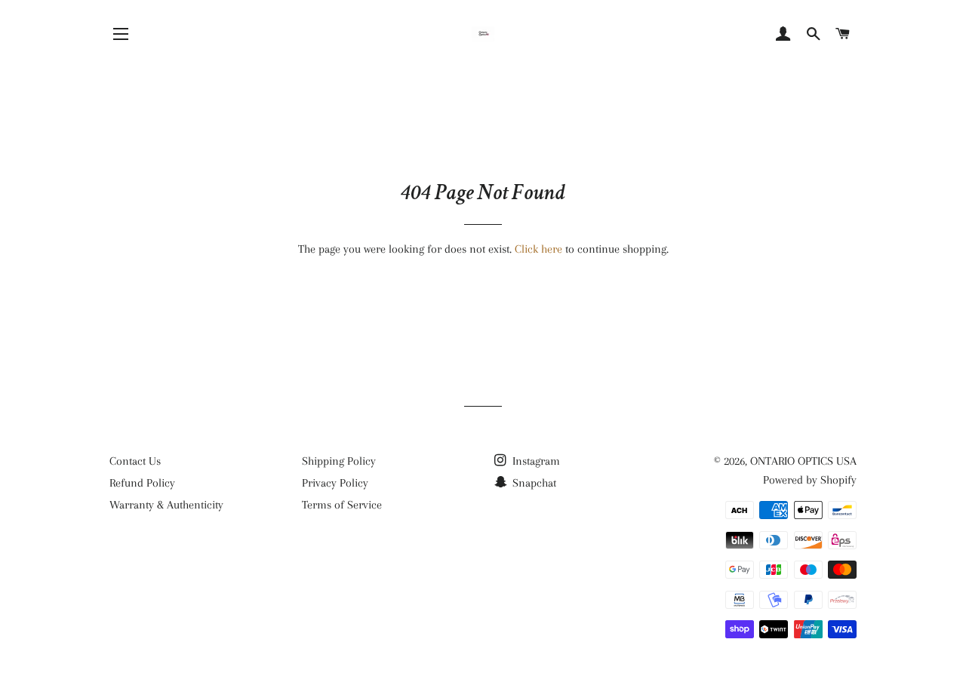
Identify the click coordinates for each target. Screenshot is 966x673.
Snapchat (532, 483)
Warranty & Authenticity (166, 505)
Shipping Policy (339, 461)
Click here (538, 249)
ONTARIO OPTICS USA (803, 461)
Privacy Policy (335, 483)
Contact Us (135, 461)
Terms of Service (342, 505)
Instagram (534, 461)
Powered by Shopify (810, 480)
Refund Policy (142, 483)
